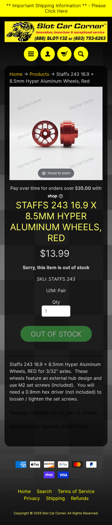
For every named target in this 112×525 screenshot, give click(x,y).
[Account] (47, 54)
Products (39, 74)
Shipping (55, 498)
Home (15, 74)
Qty (56, 302)
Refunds (79, 498)
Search (44, 491)
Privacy (32, 498)
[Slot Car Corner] (56, 31)
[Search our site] (81, 54)
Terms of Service (76, 491)
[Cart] (64, 54)
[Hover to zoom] (56, 133)
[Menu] (31, 54)
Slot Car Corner (54, 513)
